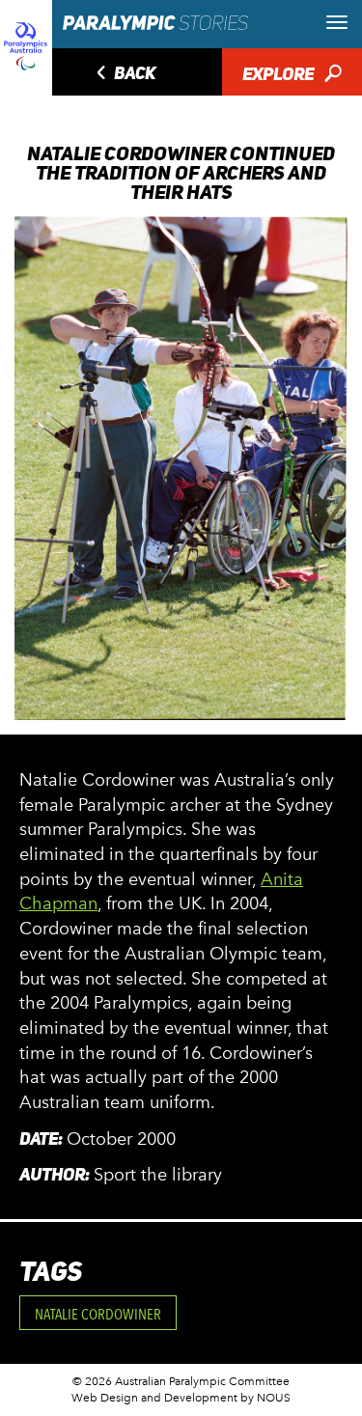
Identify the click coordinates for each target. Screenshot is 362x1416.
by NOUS (265, 1397)
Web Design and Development (154, 1397)
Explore (292, 76)
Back (123, 75)
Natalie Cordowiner (98, 1314)
